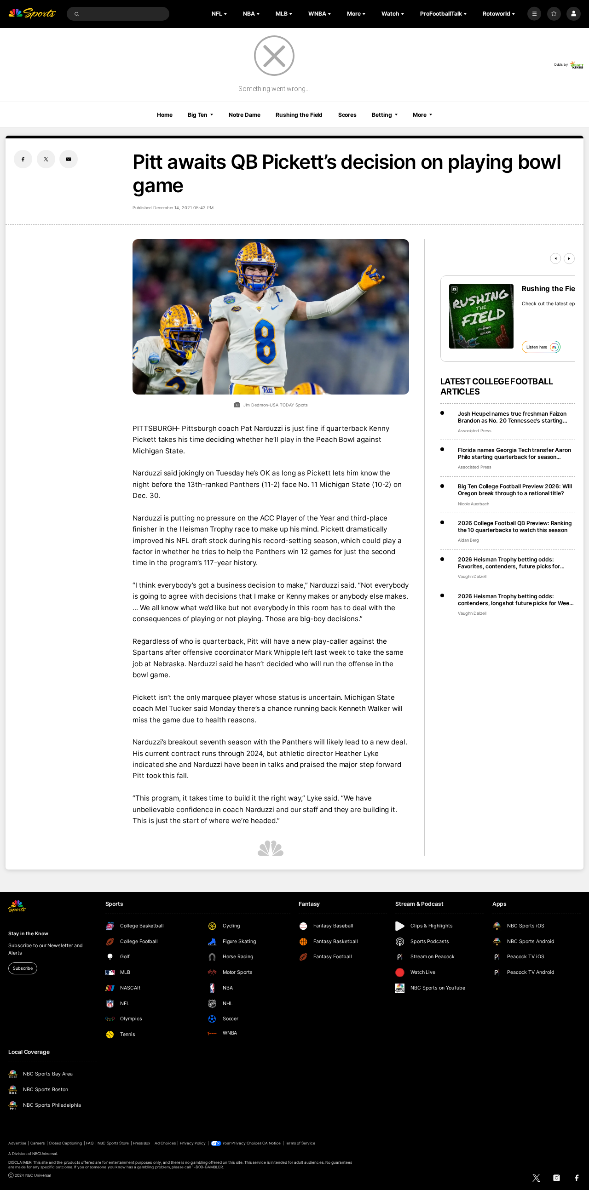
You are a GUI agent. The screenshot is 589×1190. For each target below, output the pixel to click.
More (420, 114)
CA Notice (271, 1143)
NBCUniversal (45, 1153)
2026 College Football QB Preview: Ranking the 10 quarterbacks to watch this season (515, 526)
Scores (347, 114)
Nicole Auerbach (473, 503)
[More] (534, 14)
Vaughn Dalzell (472, 576)
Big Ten (198, 114)
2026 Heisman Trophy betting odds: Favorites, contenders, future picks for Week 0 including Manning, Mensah (509, 563)
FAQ (89, 1143)
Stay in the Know (28, 934)
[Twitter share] (46, 159)
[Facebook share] (23, 159)
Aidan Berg (468, 540)
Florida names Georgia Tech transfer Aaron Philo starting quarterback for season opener (514, 453)
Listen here (536, 346)
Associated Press (474, 430)
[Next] (569, 258)
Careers (37, 1143)
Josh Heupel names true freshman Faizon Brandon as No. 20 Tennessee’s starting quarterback (512, 417)
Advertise (17, 1143)
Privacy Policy (193, 1143)
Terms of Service (300, 1143)
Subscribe (22, 968)
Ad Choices (165, 1143)
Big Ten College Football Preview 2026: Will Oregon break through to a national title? (515, 490)
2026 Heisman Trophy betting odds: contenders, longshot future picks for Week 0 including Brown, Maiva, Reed (515, 599)
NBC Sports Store (113, 1143)
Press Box (141, 1143)
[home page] (32, 14)
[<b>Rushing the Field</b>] (481, 316)
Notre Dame (244, 114)
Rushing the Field (299, 114)
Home (165, 114)
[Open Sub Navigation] (226, 14)
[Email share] (68, 159)
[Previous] (555, 258)
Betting (382, 114)
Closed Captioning (65, 1143)
